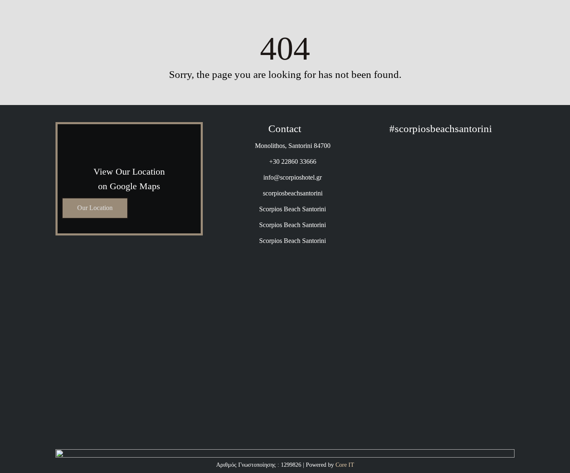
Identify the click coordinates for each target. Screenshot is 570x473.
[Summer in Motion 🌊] (441, 415)
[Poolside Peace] (390, 408)
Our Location (95, 207)
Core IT (344, 465)
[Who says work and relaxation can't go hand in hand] (390, 271)
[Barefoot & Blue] (491, 415)
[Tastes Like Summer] (491, 157)
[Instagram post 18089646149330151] (441, 157)
